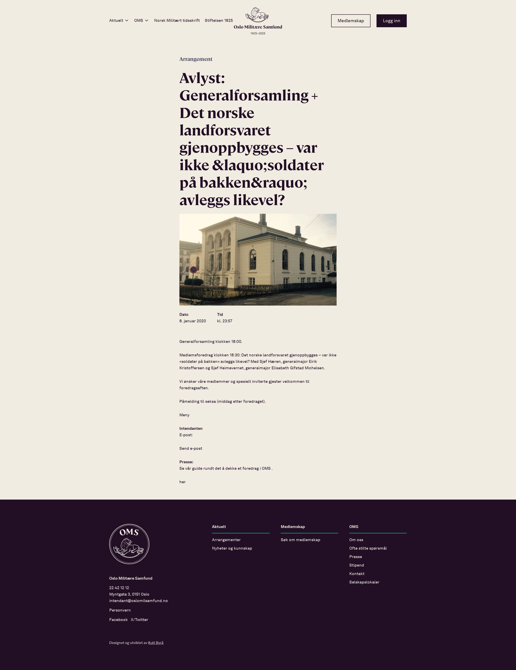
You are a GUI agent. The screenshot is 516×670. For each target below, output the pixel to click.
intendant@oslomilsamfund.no (138, 601)
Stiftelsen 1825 (219, 21)
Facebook (118, 620)
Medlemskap (351, 21)
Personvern (120, 610)
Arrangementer (226, 540)
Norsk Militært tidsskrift (177, 21)
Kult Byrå (155, 643)
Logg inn (391, 21)
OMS (138, 21)
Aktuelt (116, 21)
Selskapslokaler (364, 582)
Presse (355, 557)
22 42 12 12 (119, 588)
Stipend (356, 566)
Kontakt (356, 574)
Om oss (356, 540)
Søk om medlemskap (300, 540)
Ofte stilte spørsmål (368, 549)
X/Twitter (139, 620)
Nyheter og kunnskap (232, 549)
